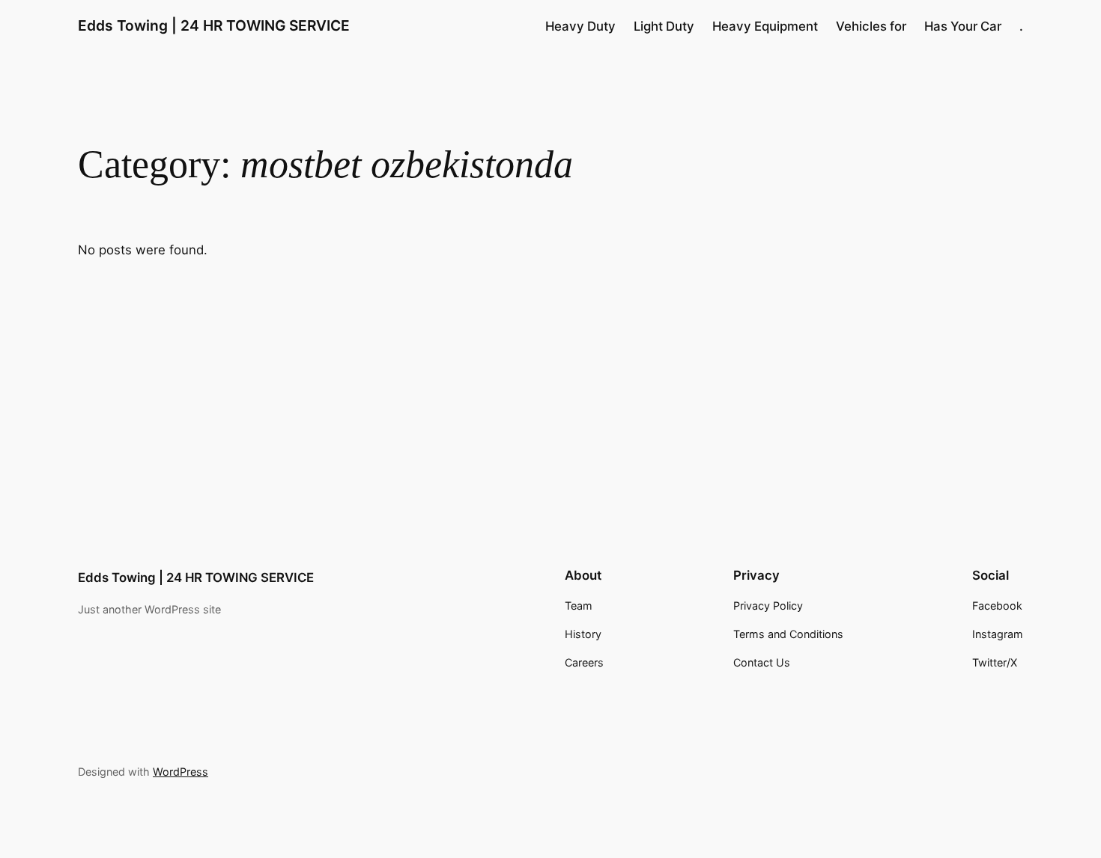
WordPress (180, 771)
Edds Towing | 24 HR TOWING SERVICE (214, 25)
